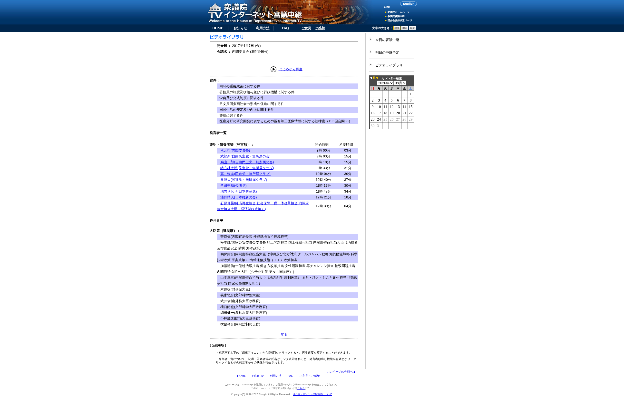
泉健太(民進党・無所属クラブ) (243, 180)
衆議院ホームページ (399, 12)
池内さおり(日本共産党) (238, 191)
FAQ (285, 28)
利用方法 (263, 28)
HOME (217, 28)
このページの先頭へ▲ (341, 371)
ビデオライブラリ (389, 65)
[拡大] (404, 29)
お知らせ (240, 28)
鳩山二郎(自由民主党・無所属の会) (247, 162)
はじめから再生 (290, 69)
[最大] (412, 29)
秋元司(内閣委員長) (235, 150)
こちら (301, 388)
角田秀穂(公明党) (233, 185)
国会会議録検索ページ (400, 20)
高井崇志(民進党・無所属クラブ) (245, 174)
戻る (284, 335)
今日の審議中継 (387, 40)
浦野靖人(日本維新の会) (238, 197)
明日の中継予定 (387, 52)
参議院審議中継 (396, 16)
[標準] (396, 29)
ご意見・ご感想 (313, 28)
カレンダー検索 (391, 78)
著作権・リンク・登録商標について (312, 394)
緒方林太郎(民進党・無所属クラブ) (247, 168)
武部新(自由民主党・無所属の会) (245, 156)
